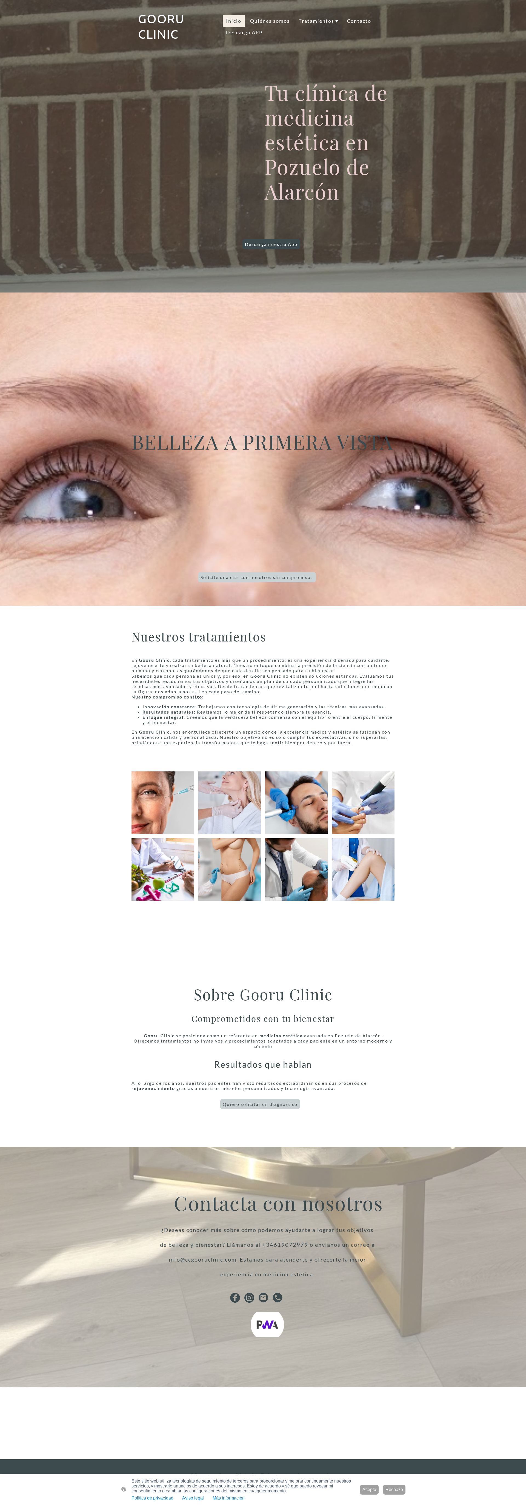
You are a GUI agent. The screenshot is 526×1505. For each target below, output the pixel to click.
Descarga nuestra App (271, 244)
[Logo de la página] (178, 47)
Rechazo (394, 1489)
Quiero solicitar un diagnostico (260, 1104)
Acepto (369, 1489)
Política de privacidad (152, 1498)
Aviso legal (193, 1498)
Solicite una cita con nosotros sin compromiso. (257, 577)
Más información (229, 1498)
